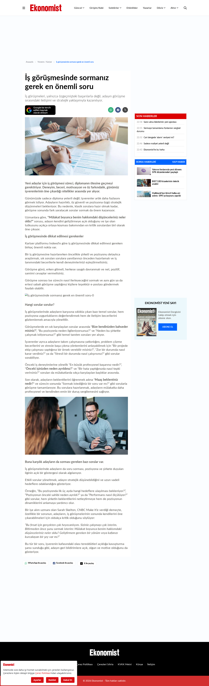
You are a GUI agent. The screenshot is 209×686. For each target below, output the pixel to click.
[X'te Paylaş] (125, 110)
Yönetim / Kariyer (44, 62)
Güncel (78, 8)
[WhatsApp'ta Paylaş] (111, 110)
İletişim (151, 664)
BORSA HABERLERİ (146, 162)
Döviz (160, 8)
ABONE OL (167, 327)
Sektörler (114, 8)
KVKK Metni (125, 664)
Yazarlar (147, 8)
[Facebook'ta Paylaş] (118, 110)
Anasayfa (29, 62)
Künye (139, 664)
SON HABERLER (146, 116)
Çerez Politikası (84, 664)
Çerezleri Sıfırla (105, 664)
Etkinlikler (132, 8)
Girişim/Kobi (96, 8)
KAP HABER (178, 162)
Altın (173, 8)
